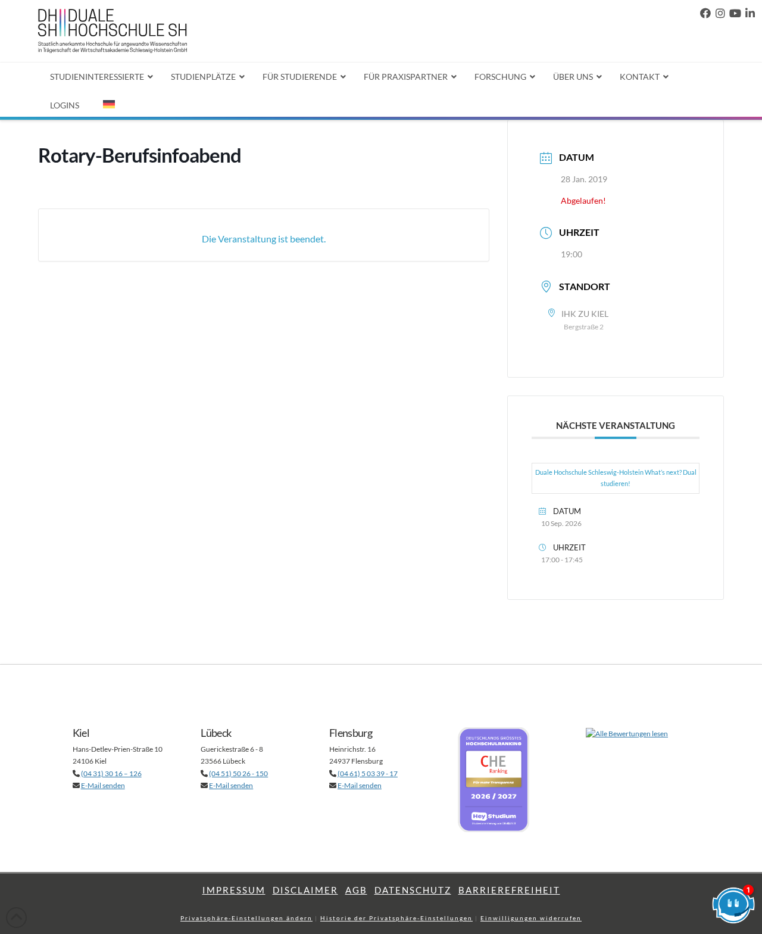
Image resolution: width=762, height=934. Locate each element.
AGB (356, 890)
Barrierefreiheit (509, 890)
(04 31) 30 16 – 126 (111, 773)
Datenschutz (412, 890)
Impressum (234, 890)
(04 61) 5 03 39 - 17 (368, 773)
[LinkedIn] (750, 13)
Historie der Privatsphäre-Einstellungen (396, 917)
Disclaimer (305, 890)
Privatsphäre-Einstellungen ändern (246, 917)
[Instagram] (720, 13)
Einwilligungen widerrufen (531, 917)
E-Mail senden (103, 785)
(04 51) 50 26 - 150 (238, 773)
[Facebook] (705, 13)
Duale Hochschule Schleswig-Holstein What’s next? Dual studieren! (616, 477)
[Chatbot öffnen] (733, 905)
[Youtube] (735, 13)
